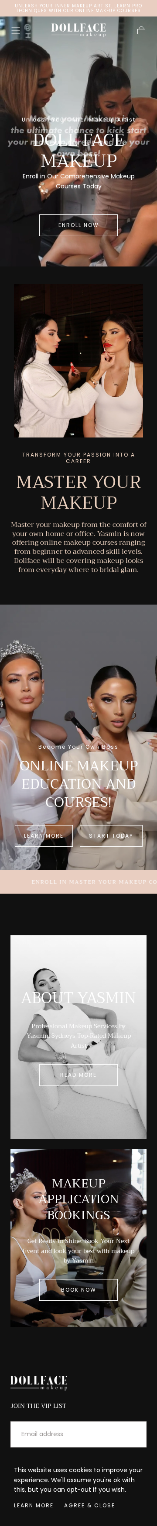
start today (111, 835)
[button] (15, 30)
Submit (123, 1434)
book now (78, 1289)
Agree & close (89, 1505)
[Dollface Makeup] (38, 1383)
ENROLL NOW (78, 225)
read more (78, 1075)
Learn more (34, 1505)
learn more (44, 835)
